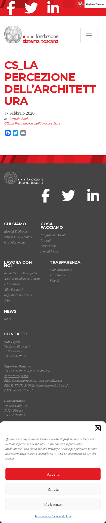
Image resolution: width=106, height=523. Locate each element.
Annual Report (49, 251)
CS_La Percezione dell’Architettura (32, 123)
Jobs (7, 300)
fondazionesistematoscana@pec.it (37, 380)
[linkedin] (55, 1)
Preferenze (53, 504)
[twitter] (32, 1)
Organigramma (14, 242)
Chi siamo (15, 223)
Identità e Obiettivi (16, 231)
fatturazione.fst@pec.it (52, 385)
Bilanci (54, 280)
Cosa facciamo (51, 225)
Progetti (45, 240)
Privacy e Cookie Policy (53, 516)
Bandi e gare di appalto (20, 273)
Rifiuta (53, 489)
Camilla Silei (17, 119)
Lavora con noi (18, 264)
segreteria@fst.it (16, 376)
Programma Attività (53, 235)
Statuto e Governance (18, 237)
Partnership (48, 246)
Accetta (53, 474)
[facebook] (12, 1)
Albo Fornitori (13, 289)
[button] (98, 428)
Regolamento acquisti (18, 295)
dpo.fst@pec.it (23, 390)
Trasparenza (65, 262)
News (10, 311)
